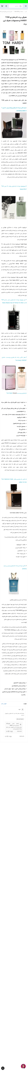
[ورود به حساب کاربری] (6, 6)
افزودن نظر (3, 703)
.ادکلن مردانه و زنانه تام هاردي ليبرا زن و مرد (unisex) (15, 567)
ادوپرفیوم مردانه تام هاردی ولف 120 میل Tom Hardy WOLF (14, 187)
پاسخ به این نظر (20, 719)
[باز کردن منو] (25, 6)
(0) (10, 731)
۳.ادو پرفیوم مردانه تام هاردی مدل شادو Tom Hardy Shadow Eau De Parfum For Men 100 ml (14, 301)
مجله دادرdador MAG (18, 11)
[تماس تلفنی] (2, 1068)
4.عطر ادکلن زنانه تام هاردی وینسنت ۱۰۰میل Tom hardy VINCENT (14, 359)
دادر (26, 11)
